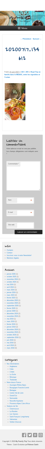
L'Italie (12, 372)
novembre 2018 (12, 332)
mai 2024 (10, 284)
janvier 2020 (11, 311)
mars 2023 (10, 295)
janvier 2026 (11, 274)
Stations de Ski (12, 406)
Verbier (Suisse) (15, 422)
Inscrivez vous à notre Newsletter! (19, 255)
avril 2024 (10, 287)
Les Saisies (14, 414)
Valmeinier (13, 419)
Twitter (30, 435)
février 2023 (11, 298)
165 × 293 (24, 72)
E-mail (10, 212)
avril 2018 (10, 345)
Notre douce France (14, 382)
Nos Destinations (13, 364)
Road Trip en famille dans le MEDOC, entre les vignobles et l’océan (22, 74)
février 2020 (11, 308)
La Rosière (13, 411)
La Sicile (13, 374)
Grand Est (13, 395)
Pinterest (35, 435)
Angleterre (13, 366)
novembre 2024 (12, 279)
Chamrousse (14, 409)
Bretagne (13, 390)
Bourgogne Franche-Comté (19, 388)
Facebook (24, 435)
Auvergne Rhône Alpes (18, 385)
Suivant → (37, 39)
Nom (10, 200)
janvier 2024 (11, 292)
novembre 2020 (12, 303)
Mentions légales (13, 258)
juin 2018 (10, 340)
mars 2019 (10, 321)
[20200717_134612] (15, 120)
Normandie (13, 398)
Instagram (40, 435)
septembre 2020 (12, 306)
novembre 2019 (12, 316)
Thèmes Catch (32, 444)
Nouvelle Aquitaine (16, 401)
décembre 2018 (12, 329)
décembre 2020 (12, 300)
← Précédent (25, 39)
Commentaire (13, 164)
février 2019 (11, 324)
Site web (11, 225)
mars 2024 (10, 290)
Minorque (13, 377)
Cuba (11, 369)
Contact (9, 253)
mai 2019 (10, 319)
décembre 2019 (12, 313)
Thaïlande (13, 380)
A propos (10, 250)
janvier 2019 (11, 327)
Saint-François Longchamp (19, 417)
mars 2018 (10, 348)
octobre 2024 (11, 282)
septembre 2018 (12, 337)
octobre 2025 (11, 277)
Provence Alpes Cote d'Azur (20, 403)
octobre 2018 (11, 335)
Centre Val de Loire (16, 393)
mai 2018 (10, 343)
